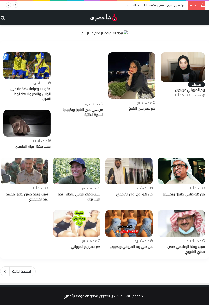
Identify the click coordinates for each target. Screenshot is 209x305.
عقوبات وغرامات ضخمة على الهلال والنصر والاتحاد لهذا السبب (30, 93)
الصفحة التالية (22, 271)
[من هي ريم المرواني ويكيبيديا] (129, 223)
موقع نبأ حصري (73, 296)
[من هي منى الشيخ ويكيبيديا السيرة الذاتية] (79, 76)
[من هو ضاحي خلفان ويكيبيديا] (181, 171)
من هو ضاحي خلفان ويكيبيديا (184, 194)
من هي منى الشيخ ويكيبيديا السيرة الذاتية (156, 5)
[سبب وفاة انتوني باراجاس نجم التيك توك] (76, 171)
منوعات (196, 84)
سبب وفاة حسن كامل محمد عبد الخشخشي (27, 196)
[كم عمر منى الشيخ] (131, 75)
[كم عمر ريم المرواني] (76, 223)
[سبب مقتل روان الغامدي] (27, 123)
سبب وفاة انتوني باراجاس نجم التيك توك (79, 196)
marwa (196, 95)
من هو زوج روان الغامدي (134, 194)
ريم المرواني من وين (190, 89)
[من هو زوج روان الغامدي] (129, 171)
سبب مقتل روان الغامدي (33, 146)
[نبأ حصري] (104, 17)
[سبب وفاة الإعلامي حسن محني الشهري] (181, 223)
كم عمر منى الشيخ (142, 108)
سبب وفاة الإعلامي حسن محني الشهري (186, 249)
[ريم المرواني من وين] (183, 67)
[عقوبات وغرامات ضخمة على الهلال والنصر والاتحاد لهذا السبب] (27, 65)
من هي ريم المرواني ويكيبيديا (131, 246)
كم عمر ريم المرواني (85, 246)
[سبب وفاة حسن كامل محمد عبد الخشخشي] (24, 171)
